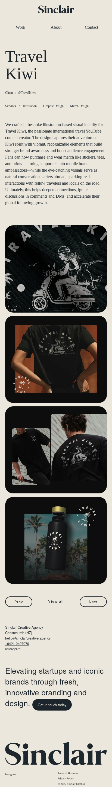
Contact (91, 27)
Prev (18, 601)
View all (56, 601)
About (56, 27)
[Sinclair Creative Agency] (56, 9)
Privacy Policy (66, 778)
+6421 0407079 (17, 643)
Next (93, 601)
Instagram (13, 648)
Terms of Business (68, 773)
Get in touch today (52, 704)
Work (20, 27)
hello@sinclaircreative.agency (28, 638)
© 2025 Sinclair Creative (71, 783)
